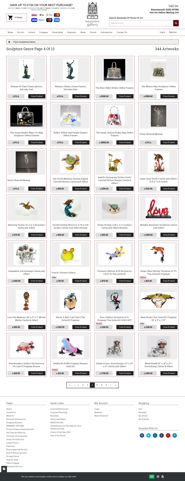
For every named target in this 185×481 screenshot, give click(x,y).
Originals (71, 32)
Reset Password (101, 416)
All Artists (143, 416)
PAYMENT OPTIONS (15, 426)
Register (173, 32)
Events (93, 32)
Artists (31, 32)
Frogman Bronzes (14, 422)
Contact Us (122, 32)
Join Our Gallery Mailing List (164, 12)
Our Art (20, 32)
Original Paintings (58, 412)
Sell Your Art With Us (15, 432)
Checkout (142, 412)
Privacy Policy (12, 456)
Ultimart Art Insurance (16, 436)
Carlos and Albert (58, 419)
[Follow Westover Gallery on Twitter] (148, 435)
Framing (10, 446)
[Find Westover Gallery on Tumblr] (161, 435)
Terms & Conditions (15, 439)
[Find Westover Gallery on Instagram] (174, 435)
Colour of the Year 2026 (60, 432)
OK (152, 477)
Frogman (43, 32)
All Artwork (143, 419)
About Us (10, 416)
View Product (37, 96)
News (83, 32)
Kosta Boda (57, 32)
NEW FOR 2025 (56, 422)
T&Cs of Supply (12, 463)
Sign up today (12, 459)
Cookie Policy (12, 443)
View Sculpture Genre (24, 42)
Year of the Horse (58, 435)
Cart (140, 409)
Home (10, 32)
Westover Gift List (14, 466)
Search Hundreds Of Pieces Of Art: (126, 17)
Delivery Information (16, 419)
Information (107, 32)
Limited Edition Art (59, 409)
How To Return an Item (16, 453)
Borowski (54, 416)
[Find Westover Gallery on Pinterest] (168, 435)
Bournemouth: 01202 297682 (165, 9)
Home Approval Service (16, 449)
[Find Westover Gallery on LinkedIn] (155, 435)
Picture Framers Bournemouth (20, 429)
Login (162, 32)
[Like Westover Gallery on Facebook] (142, 435)
